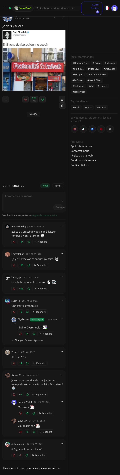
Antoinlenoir (18, 443)
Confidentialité (79, 165)
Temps (58, 185)
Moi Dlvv (94, 68)
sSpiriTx (15, 300)
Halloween (79, 91)
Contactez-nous (80, 151)
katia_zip (16, 277)
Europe (78, 74)
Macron (111, 63)
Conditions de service (83, 160)
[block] (62, 105)
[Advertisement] (94, 31)
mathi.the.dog (19, 226)
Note (45, 185)
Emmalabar (17, 253)
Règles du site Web (82, 155)
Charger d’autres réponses (29, 340)
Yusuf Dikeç (95, 80)
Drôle (97, 63)
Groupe (102, 107)
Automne (79, 85)
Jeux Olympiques (97, 74)
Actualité (110, 68)
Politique (79, 68)
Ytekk (14, 351)
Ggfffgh (34, 114)
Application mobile (82, 146)
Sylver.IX (16, 375)
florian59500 (24, 401)
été (91, 85)
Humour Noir (81, 63)
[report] (62, 99)
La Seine (78, 80)
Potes (89, 107)
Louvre (103, 85)
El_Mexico (23, 319)
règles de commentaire (44, 215)
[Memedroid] (10, 8)
